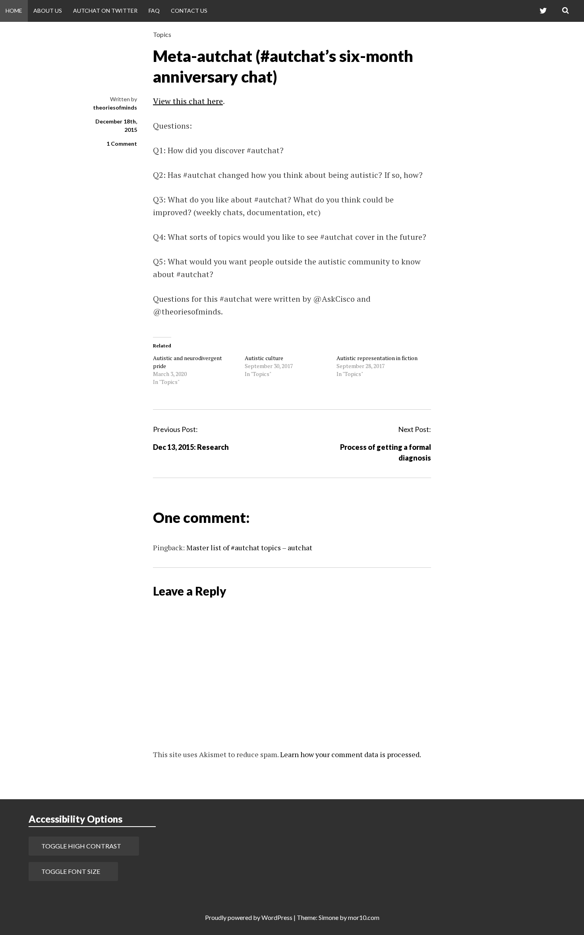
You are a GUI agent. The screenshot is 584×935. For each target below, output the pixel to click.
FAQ (154, 10)
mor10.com (363, 917)
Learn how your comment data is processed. (350, 754)
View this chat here (188, 101)
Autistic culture (264, 358)
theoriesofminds (115, 107)
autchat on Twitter (105, 10)
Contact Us (189, 10)
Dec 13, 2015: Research (191, 447)
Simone (328, 917)
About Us (47, 10)
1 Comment (121, 143)
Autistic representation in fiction (377, 358)
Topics (162, 34)
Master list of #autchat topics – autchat (249, 547)
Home (14, 10)
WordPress (276, 917)
